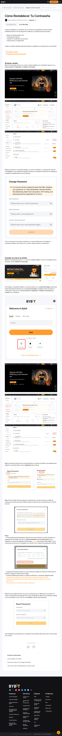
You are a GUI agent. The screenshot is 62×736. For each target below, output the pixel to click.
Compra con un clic (26, 697)
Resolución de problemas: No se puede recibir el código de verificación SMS (27, 577)
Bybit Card (48, 708)
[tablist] (31, 24)
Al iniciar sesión (12, 52)
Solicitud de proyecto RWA (26, 721)
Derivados (48, 699)
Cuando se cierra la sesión (16, 54)
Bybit (23, 260)
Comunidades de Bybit (13, 703)
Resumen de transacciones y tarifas (13, 724)
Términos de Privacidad (46, 734)
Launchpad (48, 705)
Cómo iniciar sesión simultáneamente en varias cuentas (21, 665)
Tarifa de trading (36, 719)
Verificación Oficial (37, 726)
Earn (47, 702)
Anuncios (11, 706)
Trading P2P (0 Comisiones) (26, 701)
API (35, 722)
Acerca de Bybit (13, 696)
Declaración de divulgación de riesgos (13, 710)
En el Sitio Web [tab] (23, 24)
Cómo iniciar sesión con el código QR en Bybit (18, 662)
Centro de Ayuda (36, 704)
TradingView (49, 711)
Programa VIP (26, 705)
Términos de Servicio (37, 734)
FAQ (35, 696)
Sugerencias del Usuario (37, 712)
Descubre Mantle (13, 699)
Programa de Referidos (26, 709)
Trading (47, 696)
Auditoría (25, 728)
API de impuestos (25, 725)
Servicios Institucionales (26, 713)
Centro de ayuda (6, 7)
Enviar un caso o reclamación (37, 700)
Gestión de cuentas (18, 7)
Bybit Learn (37, 715)
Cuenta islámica (13, 720)
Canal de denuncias (14, 714)
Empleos (11, 717)
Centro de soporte (36, 708)
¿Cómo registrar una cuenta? (14, 658)
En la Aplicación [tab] (11, 24)
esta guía (34, 541)
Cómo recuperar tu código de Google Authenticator (21, 582)
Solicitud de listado (26, 717)
